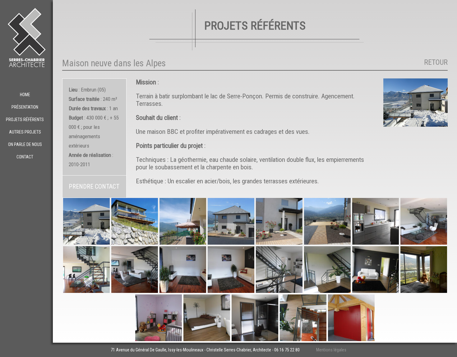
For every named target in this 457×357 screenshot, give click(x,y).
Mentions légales (331, 349)
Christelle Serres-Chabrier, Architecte (238, 349)
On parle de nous (25, 144)
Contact (24, 156)
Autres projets (25, 131)
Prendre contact (94, 186)
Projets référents (25, 119)
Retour (436, 62)
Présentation (25, 107)
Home (25, 94)
